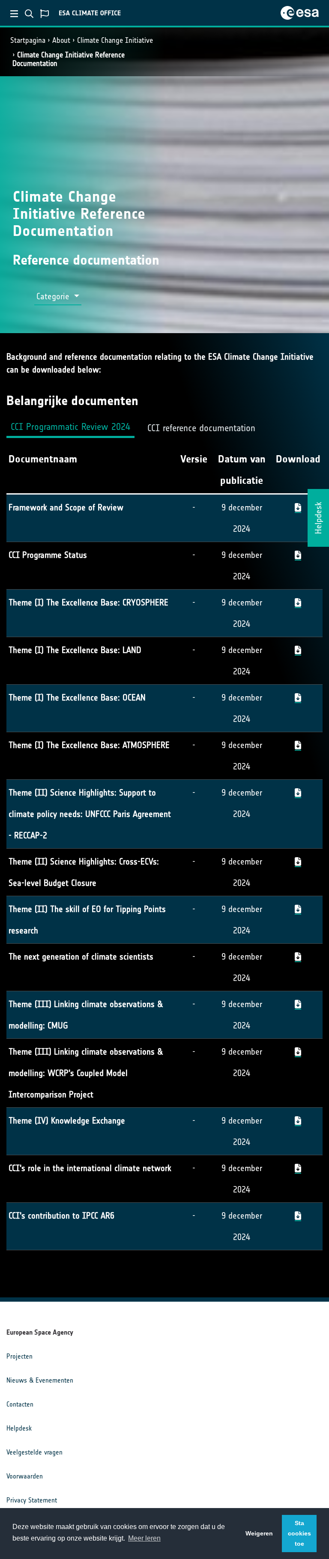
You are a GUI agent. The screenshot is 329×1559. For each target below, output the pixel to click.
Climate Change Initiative (115, 40)
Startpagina (27, 40)
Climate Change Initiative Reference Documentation (68, 59)
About (61, 40)
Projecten (19, 1356)
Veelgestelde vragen (34, 1452)
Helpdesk (19, 1428)
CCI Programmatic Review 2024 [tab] (70, 426)
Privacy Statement (31, 1500)
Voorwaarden (24, 1476)
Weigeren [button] (259, 1533)
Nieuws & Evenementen (39, 1380)
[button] (57, 296)
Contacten (19, 1404)
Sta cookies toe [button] (299, 1533)
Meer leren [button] (144, 1538)
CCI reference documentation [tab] (201, 428)
